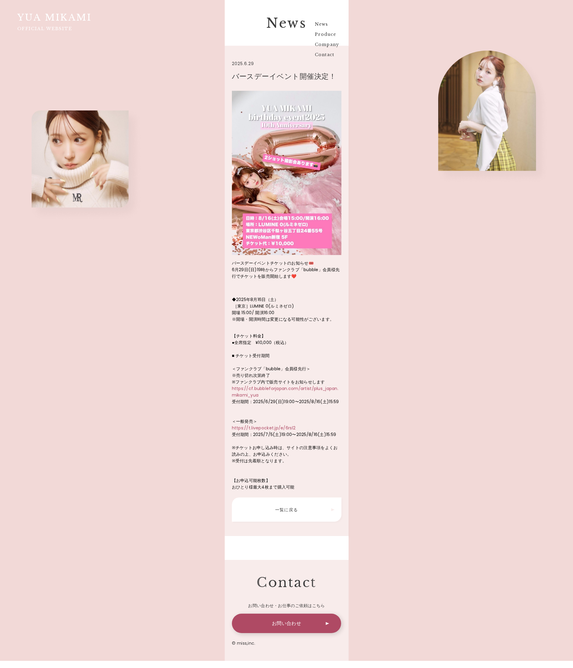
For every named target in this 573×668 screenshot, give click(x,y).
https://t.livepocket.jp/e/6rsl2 (264, 428)
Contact (322, 54)
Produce (323, 34)
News (319, 24)
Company (324, 44)
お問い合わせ (286, 623)
